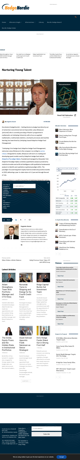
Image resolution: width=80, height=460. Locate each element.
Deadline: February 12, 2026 (63, 364)
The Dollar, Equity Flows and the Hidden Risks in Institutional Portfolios (56, 55)
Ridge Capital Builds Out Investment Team (39, 55)
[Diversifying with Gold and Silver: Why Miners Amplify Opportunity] (56, 242)
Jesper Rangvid (60, 307)
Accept (61, 457)
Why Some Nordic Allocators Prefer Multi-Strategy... (68, 148)
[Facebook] (25, 220)
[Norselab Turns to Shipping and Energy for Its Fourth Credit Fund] (26, 277)
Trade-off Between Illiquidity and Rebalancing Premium (68, 224)
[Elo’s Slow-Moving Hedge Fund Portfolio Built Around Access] (56, 154)
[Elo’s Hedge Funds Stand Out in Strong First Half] (43, 330)
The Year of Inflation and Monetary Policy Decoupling (65, 316)
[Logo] (5, 7)
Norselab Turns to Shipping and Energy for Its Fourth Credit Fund (23, 55)
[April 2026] (66, 96)
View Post (60, 276)
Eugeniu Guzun (11, 121)
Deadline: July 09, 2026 (62, 342)
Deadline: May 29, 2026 (62, 358)
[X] (20, 220)
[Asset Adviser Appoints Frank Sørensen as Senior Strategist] (26, 330)
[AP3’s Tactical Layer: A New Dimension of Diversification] (56, 236)
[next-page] (59, 160)
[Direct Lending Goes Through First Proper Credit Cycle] (56, 136)
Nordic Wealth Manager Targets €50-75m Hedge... (66, 355)
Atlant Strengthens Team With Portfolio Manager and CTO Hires (8, 290)
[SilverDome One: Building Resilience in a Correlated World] (56, 248)
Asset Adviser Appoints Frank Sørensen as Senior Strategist (72, 55)
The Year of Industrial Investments (65, 280)
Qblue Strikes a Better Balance (11, 260)
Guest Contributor (61, 271)
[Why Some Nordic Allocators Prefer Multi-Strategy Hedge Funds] (56, 148)
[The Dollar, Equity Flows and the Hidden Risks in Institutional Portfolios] (8, 330)
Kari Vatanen (59, 282)
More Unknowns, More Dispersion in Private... (66, 130)
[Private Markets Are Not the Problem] (56, 142)
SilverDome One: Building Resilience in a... (67, 248)
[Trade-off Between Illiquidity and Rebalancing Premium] (56, 224)
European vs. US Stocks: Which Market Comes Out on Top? (66, 303)
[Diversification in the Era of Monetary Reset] (56, 230)
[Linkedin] (16, 220)
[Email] (29, 220)
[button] (75, 17)
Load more (25, 381)
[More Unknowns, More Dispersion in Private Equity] (56, 130)
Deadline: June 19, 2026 (62, 350)
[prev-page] (56, 160)
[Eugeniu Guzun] (3, 122)
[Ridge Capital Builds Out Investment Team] (43, 277)
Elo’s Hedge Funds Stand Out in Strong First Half (42, 341)
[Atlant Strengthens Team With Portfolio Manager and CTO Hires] (8, 277)
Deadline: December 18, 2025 (63, 372)
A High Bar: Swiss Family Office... (66, 362)
